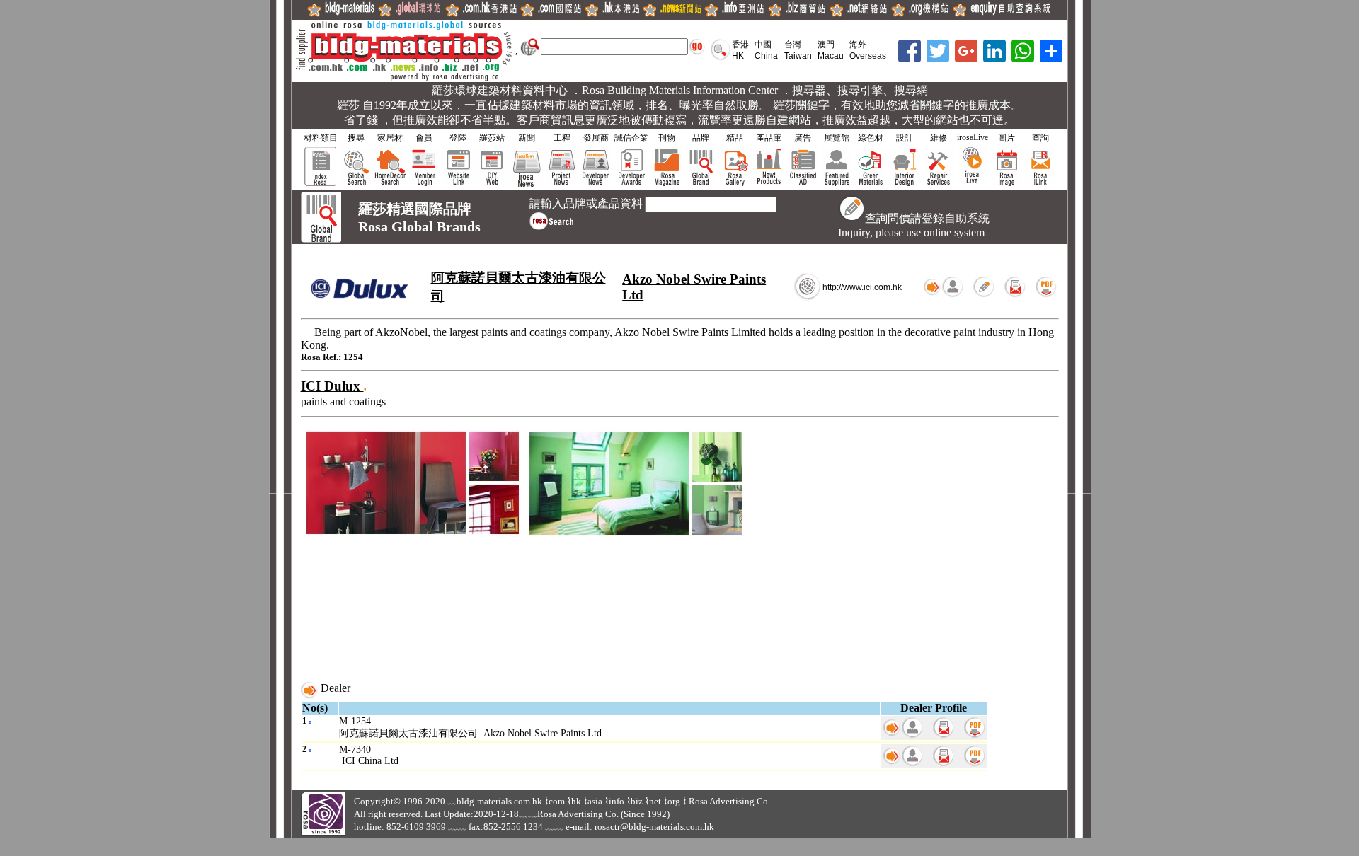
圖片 (1006, 138)
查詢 (1040, 138)
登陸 (457, 138)
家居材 (390, 138)
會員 (423, 138)
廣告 (802, 138)
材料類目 (321, 138)
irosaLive (972, 137)
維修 (938, 138)
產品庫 (768, 138)
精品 (734, 138)
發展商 (596, 138)
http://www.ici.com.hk (862, 287)
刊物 (666, 138)
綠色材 (870, 138)
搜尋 (356, 138)
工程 (562, 138)
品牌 (700, 138)
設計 (904, 138)
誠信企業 (631, 138)
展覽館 (836, 138)
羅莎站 (492, 138)
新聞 (526, 138)
